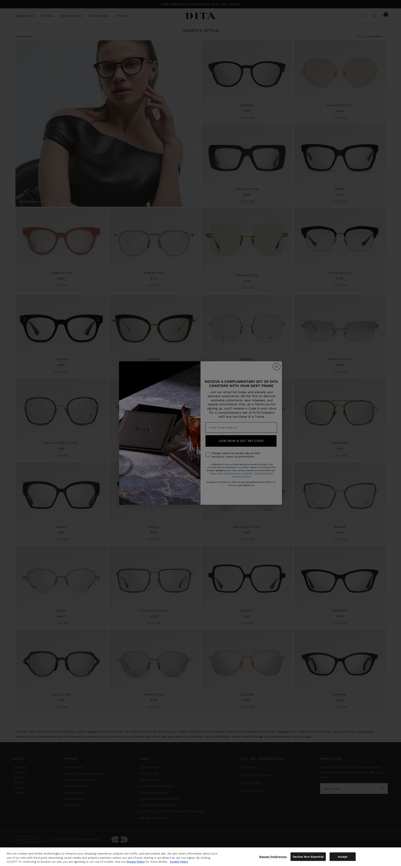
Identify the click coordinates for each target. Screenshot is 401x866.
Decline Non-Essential (308, 856)
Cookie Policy (179, 861)
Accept (343, 856)
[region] (200, 856)
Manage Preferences (273, 856)
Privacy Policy (136, 861)
